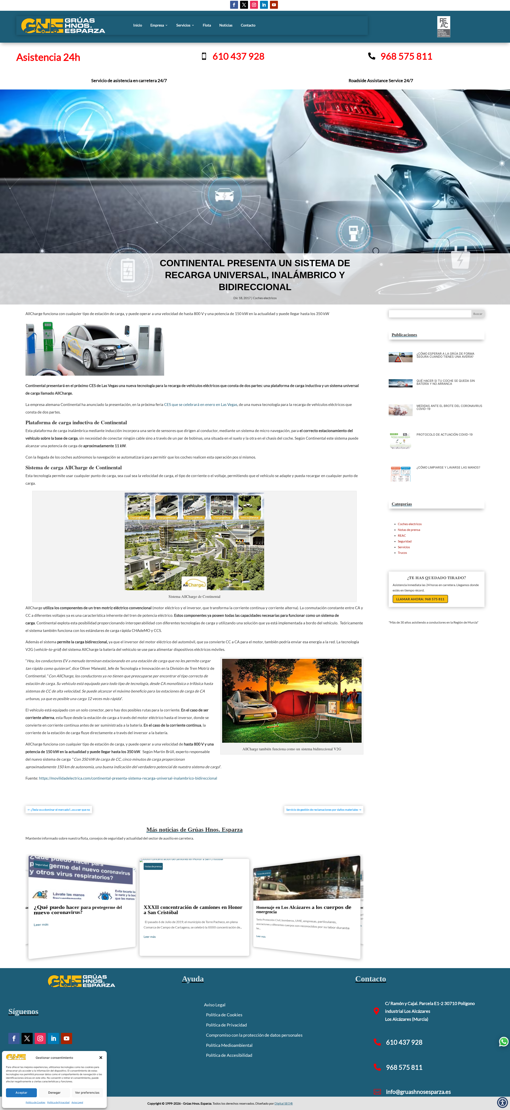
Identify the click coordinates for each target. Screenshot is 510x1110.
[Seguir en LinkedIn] (264, 5)
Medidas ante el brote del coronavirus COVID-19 (449, 407)
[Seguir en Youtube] (274, 5)
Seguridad (405, 541)
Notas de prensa (45, 865)
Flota (207, 25)
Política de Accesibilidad (229, 1055)
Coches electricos (265, 298)
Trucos (402, 552)
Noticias (225, 25)
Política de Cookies (35, 1102)
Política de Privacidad (58, 1102)
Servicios (183, 25)
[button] (101, 1058)
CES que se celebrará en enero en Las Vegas (200, 404)
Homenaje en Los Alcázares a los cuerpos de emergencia (194, 907)
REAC (402, 535)
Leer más (41, 937)
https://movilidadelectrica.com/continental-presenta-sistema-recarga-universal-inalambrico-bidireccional (128, 778)
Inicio (137, 25)
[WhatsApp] (504, 1041)
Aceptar (21, 1092)
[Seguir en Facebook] (234, 5)
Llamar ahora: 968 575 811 (420, 599)
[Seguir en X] (244, 5)
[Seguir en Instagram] (254, 5)
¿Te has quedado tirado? (436, 578)
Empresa (157, 25)
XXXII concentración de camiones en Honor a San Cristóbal (81, 907)
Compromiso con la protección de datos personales (254, 1035)
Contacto (248, 25)
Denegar (54, 1092)
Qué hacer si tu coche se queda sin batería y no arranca (446, 382)
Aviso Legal (77, 1102)
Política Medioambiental (229, 1045)
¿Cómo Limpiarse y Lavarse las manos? (448, 467)
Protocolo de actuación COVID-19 (445, 434)
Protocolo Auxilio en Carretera (306, 907)
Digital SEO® (284, 1103)
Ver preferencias (87, 1092)
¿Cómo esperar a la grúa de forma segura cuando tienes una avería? (445, 355)
